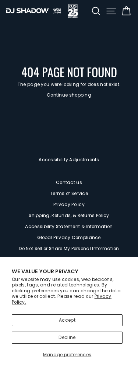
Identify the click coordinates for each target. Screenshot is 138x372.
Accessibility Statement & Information (69, 227)
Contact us (69, 182)
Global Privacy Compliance (68, 238)
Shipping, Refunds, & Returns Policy (69, 215)
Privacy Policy (69, 204)
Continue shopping (69, 95)
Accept (67, 320)
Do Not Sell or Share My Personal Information (69, 249)
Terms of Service (69, 193)
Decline (67, 337)
